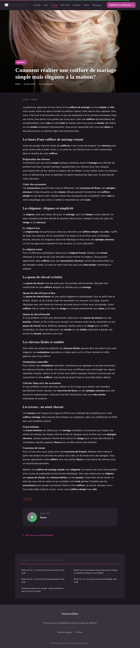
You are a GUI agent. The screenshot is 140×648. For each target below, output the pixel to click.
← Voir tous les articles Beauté (38, 535)
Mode (86, 5)
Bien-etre (65, 5)
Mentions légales (64, 632)
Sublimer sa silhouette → (121, 5)
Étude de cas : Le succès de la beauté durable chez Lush (43, 571)
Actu (46, 5)
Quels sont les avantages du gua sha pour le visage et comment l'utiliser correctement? (95, 571)
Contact (79, 632)
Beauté (54, 5)
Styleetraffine (16, 5)
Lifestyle (77, 5)
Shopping (96, 5)
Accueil (37, 5)
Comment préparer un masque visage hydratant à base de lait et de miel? (42, 589)
